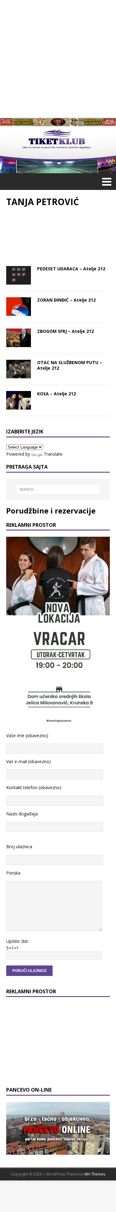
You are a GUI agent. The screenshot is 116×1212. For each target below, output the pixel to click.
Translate (53, 454)
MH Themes (94, 1174)
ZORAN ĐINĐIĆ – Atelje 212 (66, 300)
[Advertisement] (58, 58)
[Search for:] (58, 489)
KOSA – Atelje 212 (56, 394)
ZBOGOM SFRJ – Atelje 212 (65, 331)
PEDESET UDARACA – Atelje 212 (71, 269)
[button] (105, 181)
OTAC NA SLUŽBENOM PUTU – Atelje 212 (69, 365)
